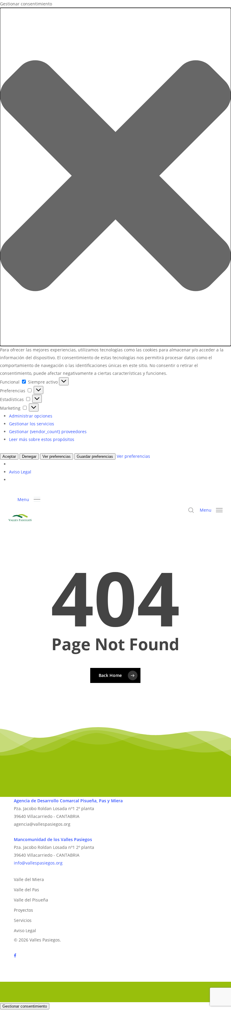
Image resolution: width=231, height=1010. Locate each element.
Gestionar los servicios (31, 424)
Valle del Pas (26, 889)
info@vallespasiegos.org (38, 863)
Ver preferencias (56, 456)
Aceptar (9, 456)
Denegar (29, 456)
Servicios (23, 920)
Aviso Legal (20, 472)
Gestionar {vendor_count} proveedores (48, 431)
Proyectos (23, 910)
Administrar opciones (30, 416)
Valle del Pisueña (31, 900)
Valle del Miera (29, 879)
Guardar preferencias (95, 456)
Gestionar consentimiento (24, 1006)
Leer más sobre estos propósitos (41, 439)
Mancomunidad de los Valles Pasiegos (53, 839)
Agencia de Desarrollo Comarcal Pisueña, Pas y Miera (68, 800)
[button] (115, 177)
